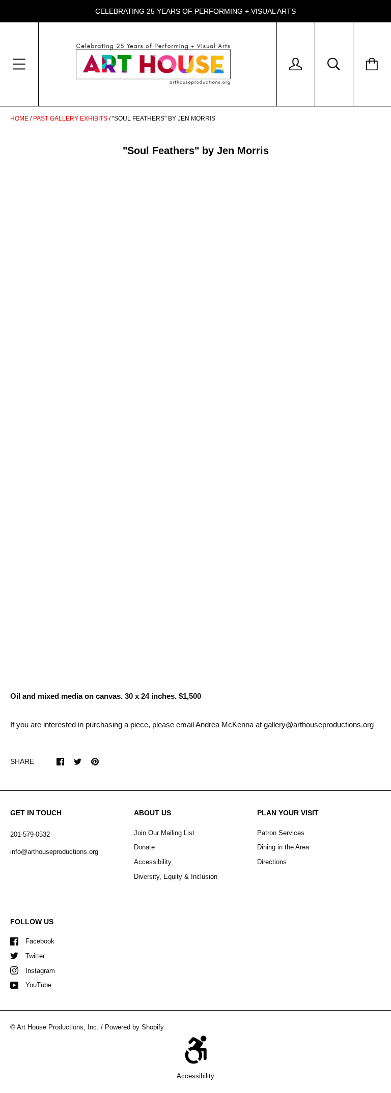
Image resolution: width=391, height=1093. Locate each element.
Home (19, 118)
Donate (144, 847)
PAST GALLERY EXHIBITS (70, 118)
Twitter (35, 956)
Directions (272, 862)
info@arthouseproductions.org (54, 851)
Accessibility (153, 862)
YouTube (38, 985)
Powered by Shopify (134, 1027)
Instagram (40, 970)
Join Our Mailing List (164, 833)
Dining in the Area (283, 847)
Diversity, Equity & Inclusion (175, 876)
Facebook (39, 941)
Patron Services (280, 833)
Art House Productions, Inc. (58, 1027)
